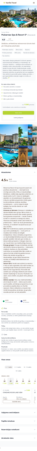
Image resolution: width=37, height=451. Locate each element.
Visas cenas (18, 113)
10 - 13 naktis (27, 367)
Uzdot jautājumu (18, 117)
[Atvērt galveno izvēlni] (34, 3)
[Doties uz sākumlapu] (8, 2)
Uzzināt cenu (16, 402)
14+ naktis (18, 371)
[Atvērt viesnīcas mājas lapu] (8, 77)
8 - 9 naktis (18, 367)
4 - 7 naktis (9, 367)
